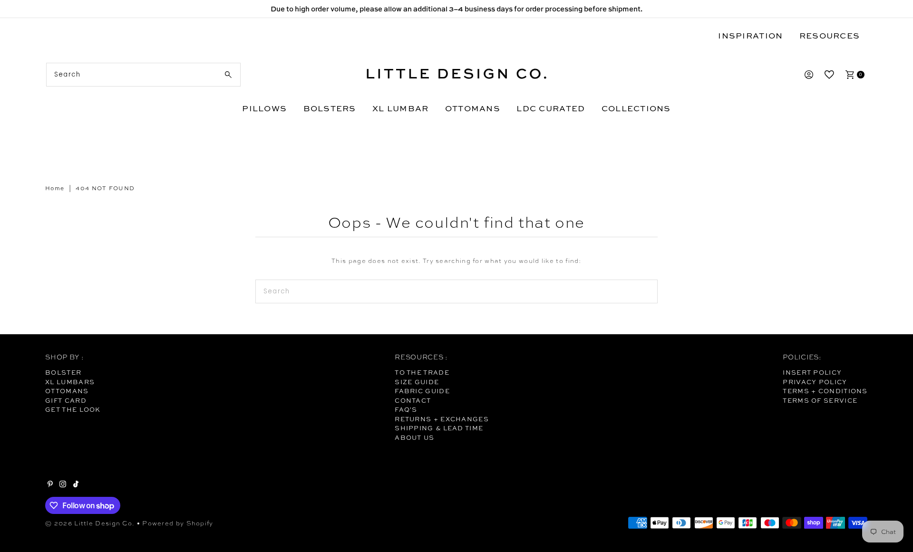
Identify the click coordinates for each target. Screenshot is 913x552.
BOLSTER (63, 372)
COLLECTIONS (636, 108)
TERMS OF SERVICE (820, 400)
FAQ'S (406, 409)
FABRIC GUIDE (422, 391)
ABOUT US (414, 437)
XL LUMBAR (400, 108)
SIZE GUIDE (417, 382)
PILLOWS (264, 108)
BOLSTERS (329, 108)
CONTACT (413, 400)
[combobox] (143, 75)
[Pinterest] (50, 485)
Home (54, 188)
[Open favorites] (829, 75)
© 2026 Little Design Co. (90, 523)
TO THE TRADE (422, 372)
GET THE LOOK (73, 409)
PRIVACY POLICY (815, 382)
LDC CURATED (550, 108)
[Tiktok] (75, 485)
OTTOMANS (472, 108)
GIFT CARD (66, 400)
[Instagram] (62, 485)
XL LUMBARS (70, 382)
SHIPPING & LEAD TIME (439, 428)
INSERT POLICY (812, 372)
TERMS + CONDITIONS (825, 391)
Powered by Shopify (177, 523)
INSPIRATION (750, 35)
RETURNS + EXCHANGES (442, 419)
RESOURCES (829, 35)
